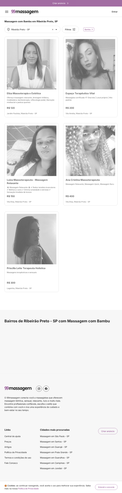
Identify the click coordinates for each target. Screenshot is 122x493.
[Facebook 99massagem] (46, 389)
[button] (53, 29)
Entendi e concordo (106, 487)
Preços (7, 441)
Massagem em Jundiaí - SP (53, 468)
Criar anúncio (107, 431)
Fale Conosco (11, 463)
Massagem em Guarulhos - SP (54, 457)
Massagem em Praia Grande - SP (56, 452)
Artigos (7, 447)
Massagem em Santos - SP (53, 441)
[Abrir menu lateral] (6, 11)
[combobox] (32, 29)
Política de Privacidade (15, 452)
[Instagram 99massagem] (39, 389)
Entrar (115, 12)
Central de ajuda (12, 436)
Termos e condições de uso (17, 457)
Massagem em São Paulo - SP (54, 436)
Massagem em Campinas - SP (54, 463)
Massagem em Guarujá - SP (53, 447)
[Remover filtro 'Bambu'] (92, 29)
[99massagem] (24, 11)
